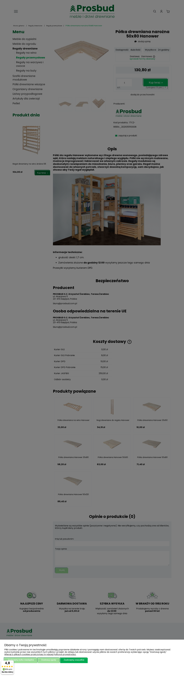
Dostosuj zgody (48, 660)
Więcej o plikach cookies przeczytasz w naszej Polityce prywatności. (40, 654)
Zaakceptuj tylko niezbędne (21, 660)
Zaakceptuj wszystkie (74, 660)
